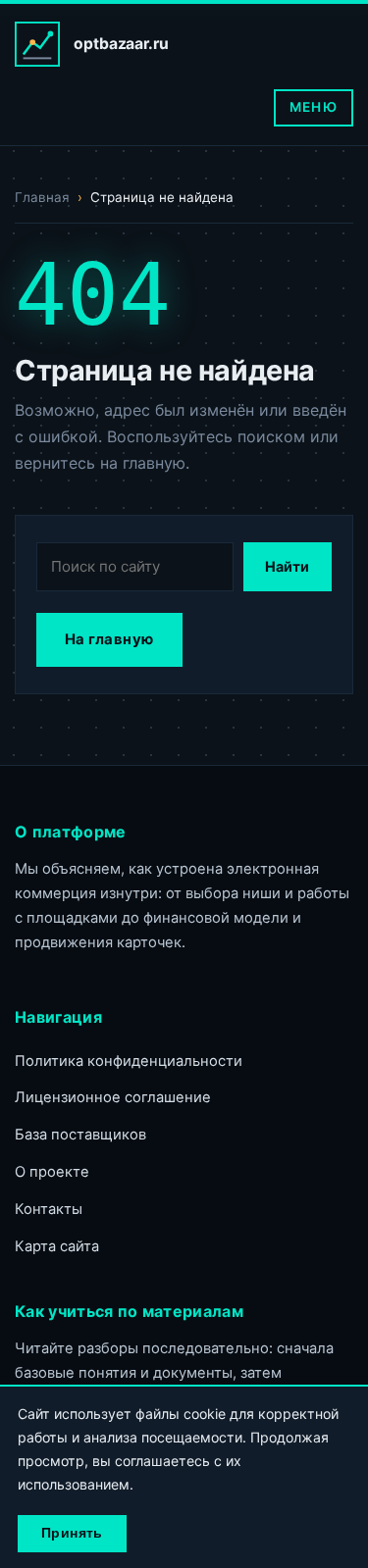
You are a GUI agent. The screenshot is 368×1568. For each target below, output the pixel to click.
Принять (72, 1533)
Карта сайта (57, 1246)
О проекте (52, 1172)
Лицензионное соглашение (113, 1097)
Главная (42, 197)
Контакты (48, 1209)
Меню (313, 107)
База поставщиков (80, 1134)
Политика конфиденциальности (128, 1061)
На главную (109, 639)
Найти (287, 566)
